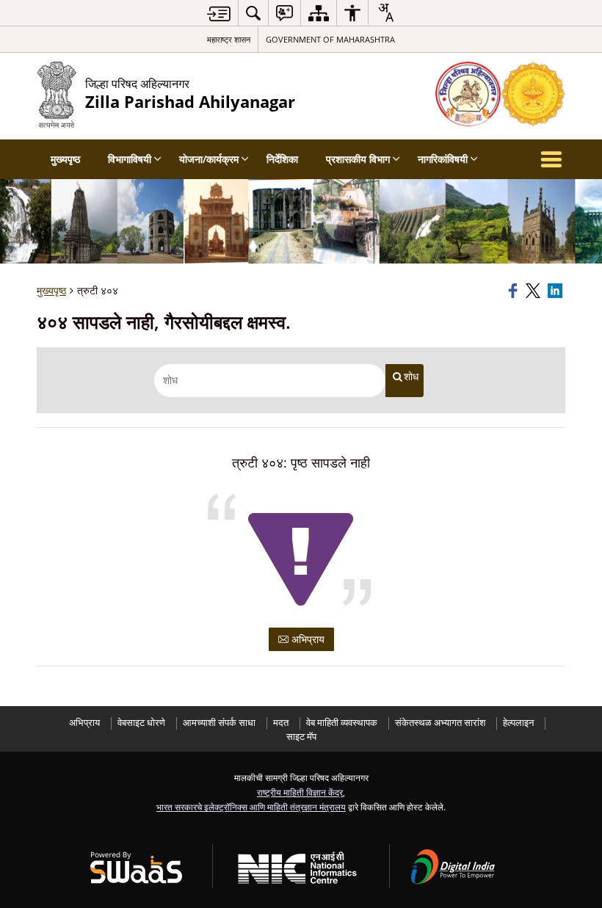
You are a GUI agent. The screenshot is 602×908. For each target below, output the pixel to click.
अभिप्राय (306, 639)
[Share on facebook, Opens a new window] (514, 290)
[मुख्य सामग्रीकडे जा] (219, 13)
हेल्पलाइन (518, 722)
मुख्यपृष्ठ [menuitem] (65, 159)
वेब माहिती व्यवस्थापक (341, 722)
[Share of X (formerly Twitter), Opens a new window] (534, 290)
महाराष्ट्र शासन (228, 39)
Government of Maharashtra (330, 39)
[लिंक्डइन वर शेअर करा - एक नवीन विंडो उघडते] (556, 290)
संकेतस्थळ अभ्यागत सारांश (440, 722)
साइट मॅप (301, 736)
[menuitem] (253, 13)
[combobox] (385, 12)
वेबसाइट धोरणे (141, 722)
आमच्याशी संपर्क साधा (219, 722)
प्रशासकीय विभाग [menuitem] (358, 159)
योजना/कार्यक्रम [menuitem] (209, 159)
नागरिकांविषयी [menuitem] (443, 159)
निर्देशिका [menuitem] (282, 159)
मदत (281, 722)
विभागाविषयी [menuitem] (129, 159)
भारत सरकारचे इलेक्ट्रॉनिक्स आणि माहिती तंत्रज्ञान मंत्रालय (251, 807)
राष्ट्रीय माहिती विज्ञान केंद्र (300, 792)
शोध (411, 376)
